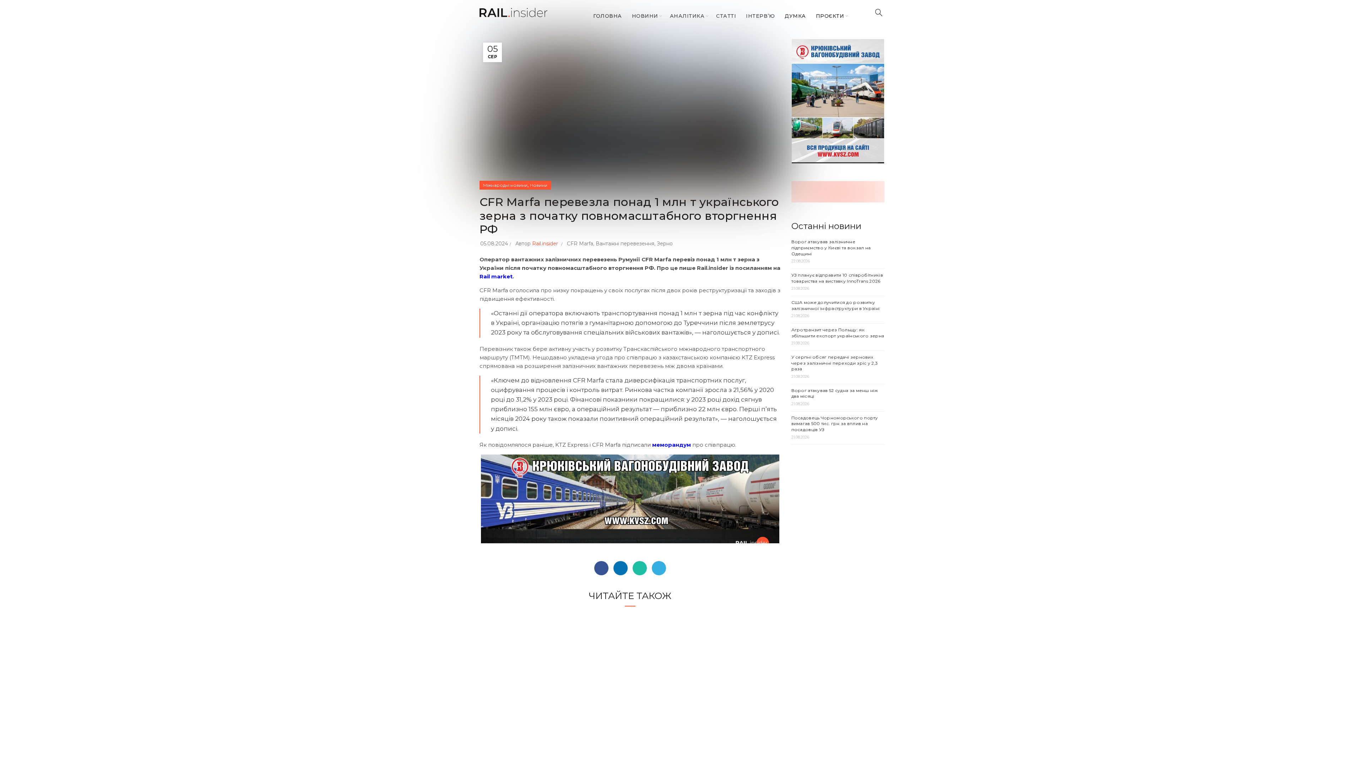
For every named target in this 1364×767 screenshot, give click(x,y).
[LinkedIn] (620, 568)
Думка (795, 16)
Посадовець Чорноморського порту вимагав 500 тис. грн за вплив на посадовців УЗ (834, 424)
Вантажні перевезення (625, 243)
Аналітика (687, 16)
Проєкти (830, 16)
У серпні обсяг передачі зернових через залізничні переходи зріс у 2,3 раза (834, 363)
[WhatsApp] (640, 568)
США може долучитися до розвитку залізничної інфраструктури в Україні (835, 305)
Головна (607, 16)
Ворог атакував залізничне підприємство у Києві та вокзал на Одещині (831, 247)
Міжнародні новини (505, 185)
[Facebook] (601, 568)
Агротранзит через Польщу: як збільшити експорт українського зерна (837, 332)
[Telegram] (659, 568)
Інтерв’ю (760, 16)
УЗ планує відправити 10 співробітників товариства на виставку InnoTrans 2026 (837, 278)
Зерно (665, 243)
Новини (645, 16)
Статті (726, 16)
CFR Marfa (580, 243)
